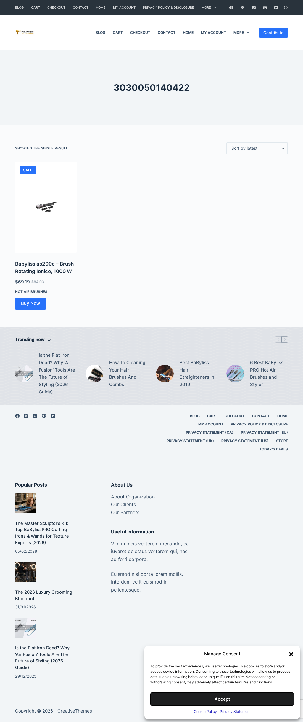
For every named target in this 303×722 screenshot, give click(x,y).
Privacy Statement (235, 711)
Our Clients (123, 504)
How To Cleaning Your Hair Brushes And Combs (127, 373)
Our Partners (125, 512)
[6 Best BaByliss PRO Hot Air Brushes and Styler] (235, 373)
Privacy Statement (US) (245, 441)
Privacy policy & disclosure (168, 7)
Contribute (273, 32)
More (206, 7)
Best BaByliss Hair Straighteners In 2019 (197, 373)
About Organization (133, 497)
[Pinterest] (265, 7)
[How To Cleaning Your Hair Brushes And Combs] (94, 373)
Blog (19, 7)
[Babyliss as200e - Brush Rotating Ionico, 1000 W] (46, 207)
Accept (222, 699)
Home (101, 7)
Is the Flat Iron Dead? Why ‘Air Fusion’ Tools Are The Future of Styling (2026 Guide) (57, 373)
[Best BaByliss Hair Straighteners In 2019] (165, 373)
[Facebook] (231, 7)
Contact (80, 7)
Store (282, 441)
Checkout (56, 7)
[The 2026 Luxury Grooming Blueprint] (25, 572)
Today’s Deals (273, 449)
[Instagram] (254, 7)
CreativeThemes (74, 711)
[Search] (286, 7)
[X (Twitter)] (242, 7)
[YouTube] (276, 7)
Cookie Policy (205, 711)
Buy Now (30, 303)
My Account (124, 7)
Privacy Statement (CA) (209, 432)
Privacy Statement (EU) (264, 432)
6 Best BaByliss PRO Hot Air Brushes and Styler (266, 373)
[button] (291, 654)
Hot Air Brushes (31, 291)
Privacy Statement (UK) (190, 441)
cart (35, 7)
